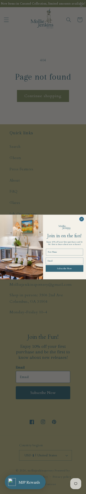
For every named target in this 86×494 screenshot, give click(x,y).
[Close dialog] (81, 219)
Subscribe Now (64, 268)
